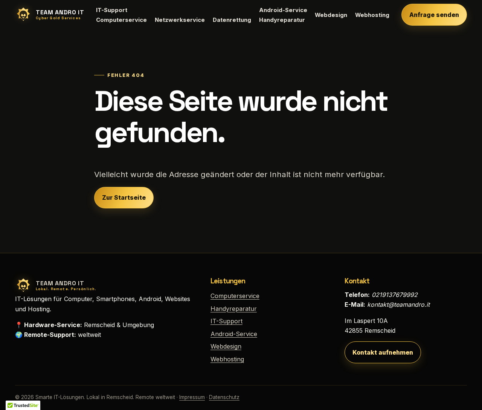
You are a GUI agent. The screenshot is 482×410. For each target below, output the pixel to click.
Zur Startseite (124, 197)
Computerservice (121, 20)
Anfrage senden (434, 14)
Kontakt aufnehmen (382, 352)
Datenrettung (232, 20)
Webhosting (372, 15)
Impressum (192, 397)
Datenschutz (224, 397)
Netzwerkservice (180, 20)
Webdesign (331, 15)
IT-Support (111, 10)
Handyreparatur (282, 20)
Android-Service (283, 10)
